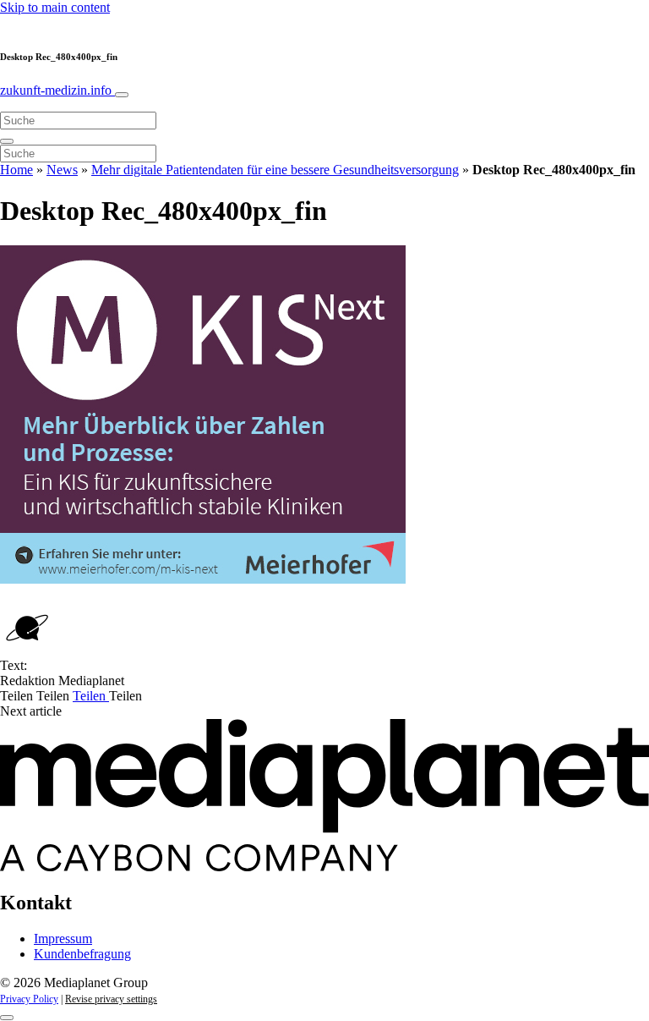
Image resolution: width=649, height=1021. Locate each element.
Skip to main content (55, 7)
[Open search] (7, 141)
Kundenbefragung (82, 954)
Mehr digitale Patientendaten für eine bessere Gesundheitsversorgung (275, 169)
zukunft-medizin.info (57, 90)
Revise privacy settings (111, 999)
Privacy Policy (29, 999)
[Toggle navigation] (121, 94)
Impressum (63, 938)
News (62, 169)
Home (16, 169)
